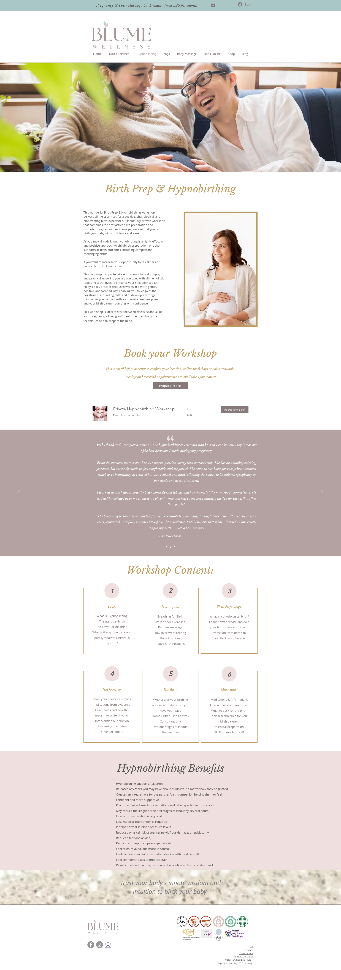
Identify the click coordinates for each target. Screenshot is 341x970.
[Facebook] (90, 944)
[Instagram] (99, 944)
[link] (145, 409)
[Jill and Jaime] (166, 546)
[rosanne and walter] (174, 547)
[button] (213, 4)
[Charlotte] (170, 546)
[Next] (321, 493)
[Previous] (19, 493)
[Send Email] (108, 944)
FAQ (251, 947)
